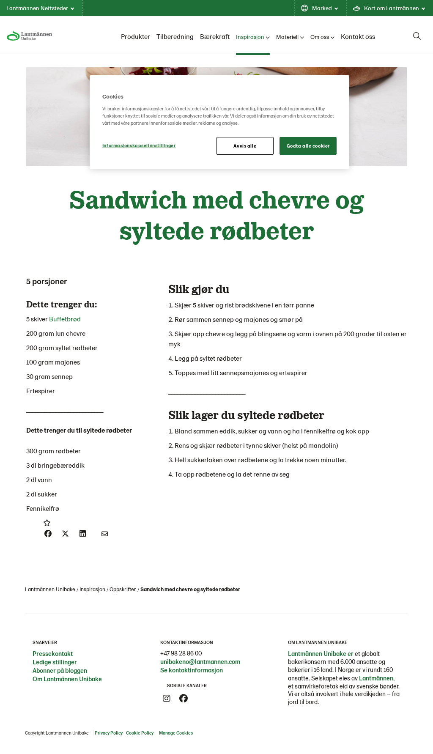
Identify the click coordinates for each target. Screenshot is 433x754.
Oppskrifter (123, 589)
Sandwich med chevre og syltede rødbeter (190, 589)
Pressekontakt (53, 653)
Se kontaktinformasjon (191, 670)
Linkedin (200, 698)
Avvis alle (244, 145)
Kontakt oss (358, 36)
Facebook (183, 698)
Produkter (135, 36)
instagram (166, 698)
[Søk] (417, 36)
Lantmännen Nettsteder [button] (37, 7)
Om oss (319, 36)
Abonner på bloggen (60, 670)
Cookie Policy (139, 732)
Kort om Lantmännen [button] (391, 7)
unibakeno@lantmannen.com (200, 661)
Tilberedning (175, 36)
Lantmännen (376, 678)
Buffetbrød (65, 319)
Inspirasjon (250, 36)
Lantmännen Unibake (50, 589)
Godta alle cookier (308, 145)
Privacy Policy (109, 732)
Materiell (287, 36)
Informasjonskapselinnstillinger (139, 145)
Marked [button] (322, 7)
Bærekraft (215, 36)
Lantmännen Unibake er (321, 653)
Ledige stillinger (55, 662)
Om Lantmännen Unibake (67, 679)
